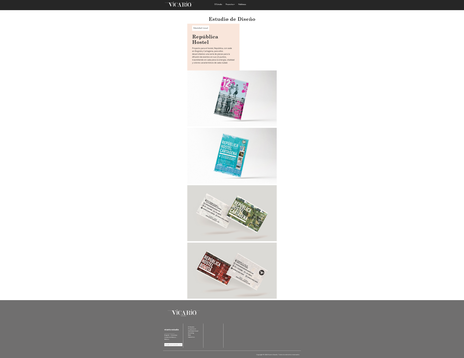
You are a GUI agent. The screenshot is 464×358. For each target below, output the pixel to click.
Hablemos (242, 4)
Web (189, 335)
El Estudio (218, 4)
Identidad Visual (193, 331)
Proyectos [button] (230, 4)
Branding (191, 333)
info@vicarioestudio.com (173, 345)
